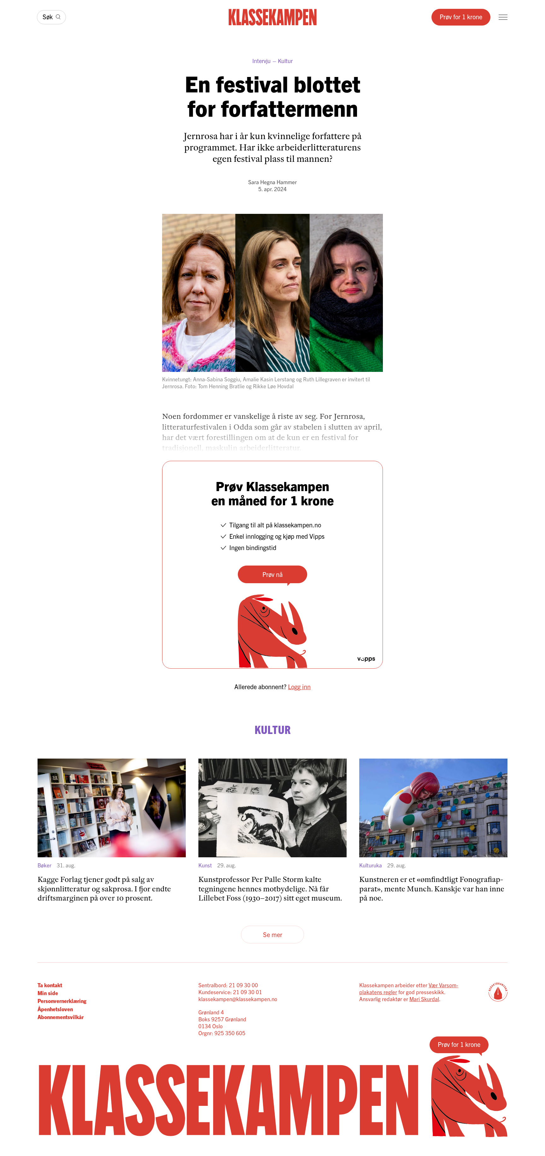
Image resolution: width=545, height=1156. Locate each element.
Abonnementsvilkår (61, 1016)
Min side (48, 992)
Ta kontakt (50, 985)
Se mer (272, 934)
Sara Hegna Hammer (272, 182)
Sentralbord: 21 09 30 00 (228, 985)
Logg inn (299, 686)
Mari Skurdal (424, 998)
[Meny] (503, 17)
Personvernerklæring (62, 1000)
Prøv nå (272, 574)
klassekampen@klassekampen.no (237, 998)
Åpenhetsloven (55, 1009)
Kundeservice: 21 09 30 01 (230, 992)
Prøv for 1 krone (461, 17)
